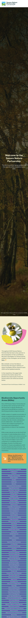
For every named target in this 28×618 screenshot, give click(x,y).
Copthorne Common (14, 504)
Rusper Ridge (14, 585)
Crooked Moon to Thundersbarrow (14, 506)
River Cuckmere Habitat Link (14, 575)
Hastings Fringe (14, 531)
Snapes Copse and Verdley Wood (14, 591)
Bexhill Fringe (14, 481)
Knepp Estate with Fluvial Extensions (14, 542)
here (3, 360)
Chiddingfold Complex (14, 496)
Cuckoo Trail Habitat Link (14, 510)
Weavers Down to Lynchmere (14, 606)
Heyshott (14, 535)
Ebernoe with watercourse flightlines (14, 517)
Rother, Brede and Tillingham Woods (14, 583)
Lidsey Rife (14, 550)
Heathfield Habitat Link (14, 533)
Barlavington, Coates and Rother (14, 475)
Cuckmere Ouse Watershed (14, 508)
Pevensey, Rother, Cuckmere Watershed (14, 573)
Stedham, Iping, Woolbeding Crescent (14, 596)
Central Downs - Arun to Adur (14, 490)
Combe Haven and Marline (14, 502)
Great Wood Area (14, 527)
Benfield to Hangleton (14, 477)
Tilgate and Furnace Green (14, 602)
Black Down (14, 483)
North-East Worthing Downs (14, 564)
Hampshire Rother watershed (14, 529)
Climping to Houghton (14, 500)
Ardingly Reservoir (14, 471)
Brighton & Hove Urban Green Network (14, 486)
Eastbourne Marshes (14, 515)
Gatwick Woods (14, 523)
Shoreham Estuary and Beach (14, 589)
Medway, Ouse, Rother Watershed (14, 558)
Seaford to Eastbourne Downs (14, 587)
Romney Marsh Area (14, 581)
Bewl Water (14, 479)
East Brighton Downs (14, 513)
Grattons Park (14, 525)
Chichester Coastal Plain (14, 492)
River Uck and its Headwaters (14, 577)
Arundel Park (14, 473)
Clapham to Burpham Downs (14, 498)
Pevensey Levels (14, 571)
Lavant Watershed (14, 544)
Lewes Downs (14, 548)
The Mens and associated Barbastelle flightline (14, 598)
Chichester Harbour (14, 494)
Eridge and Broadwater (14, 519)
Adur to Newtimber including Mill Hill (14, 469)
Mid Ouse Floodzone (14, 560)
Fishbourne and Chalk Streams (14, 521)
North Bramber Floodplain (14, 562)
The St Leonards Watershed (14, 600)
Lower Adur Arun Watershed (14, 552)
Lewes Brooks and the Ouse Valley (14, 546)
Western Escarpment (14, 610)
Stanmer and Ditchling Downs (14, 594)
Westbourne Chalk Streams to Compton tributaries (14, 608)
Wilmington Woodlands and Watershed (14, 616)
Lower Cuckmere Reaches (14, 556)
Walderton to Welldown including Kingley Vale (14, 604)
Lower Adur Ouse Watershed (14, 554)
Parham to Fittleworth (14, 567)
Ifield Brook (14, 540)
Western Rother (14, 614)
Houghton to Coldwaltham (14, 537)
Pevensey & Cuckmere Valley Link (14, 569)
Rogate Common (14, 579)
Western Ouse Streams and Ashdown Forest (14, 612)
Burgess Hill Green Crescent (14, 488)
